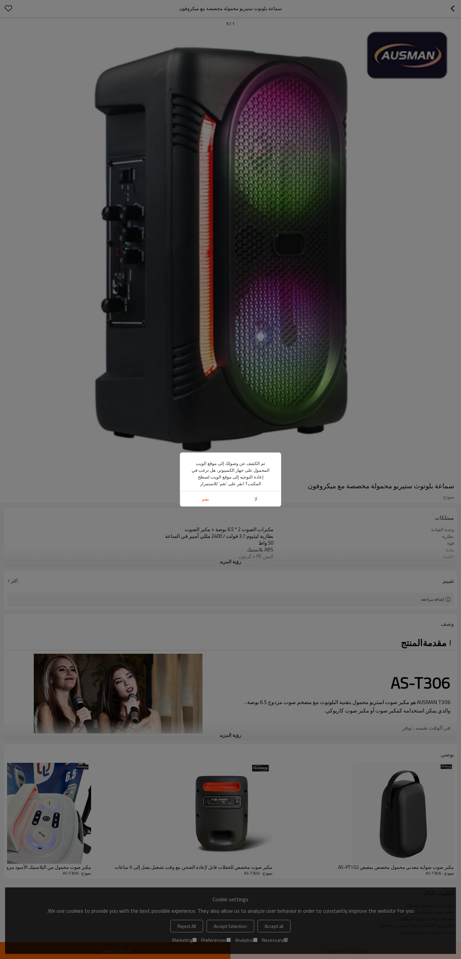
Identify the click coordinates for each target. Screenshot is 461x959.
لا (255, 499)
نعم (205, 499)
